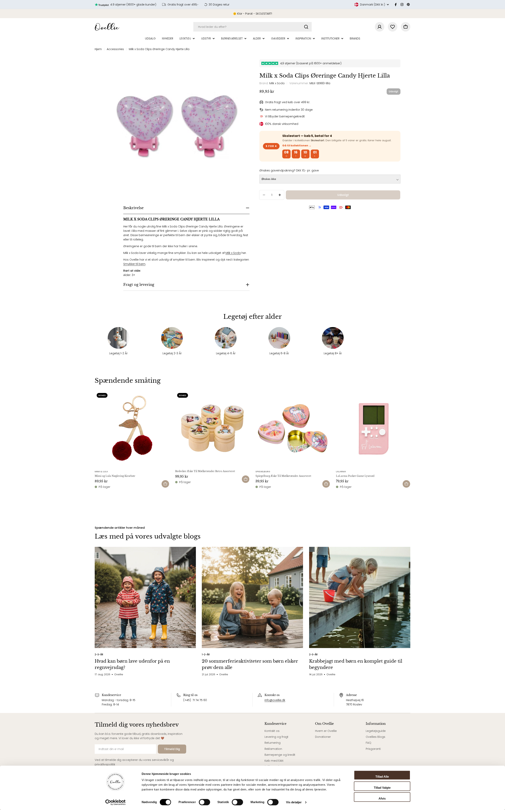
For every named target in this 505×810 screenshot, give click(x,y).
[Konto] (379, 27)
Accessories (115, 49)
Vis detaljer (294, 802)
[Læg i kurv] (165, 484)
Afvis (382, 798)
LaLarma (341, 471)
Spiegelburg (262, 471)
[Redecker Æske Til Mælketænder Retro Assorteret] (212, 428)
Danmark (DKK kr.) (372, 5)
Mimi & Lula (101, 471)
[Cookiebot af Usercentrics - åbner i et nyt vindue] (115, 802)
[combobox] (252, 27)
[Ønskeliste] (392, 27)
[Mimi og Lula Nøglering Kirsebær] (132, 428)
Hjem (98, 49)
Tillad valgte (382, 787)
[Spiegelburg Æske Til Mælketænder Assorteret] (292, 428)
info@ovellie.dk (275, 700)
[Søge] (306, 26)
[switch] (204, 802)
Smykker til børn (134, 264)
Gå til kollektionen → (296, 145)
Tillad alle (382, 776)
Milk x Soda (233, 253)
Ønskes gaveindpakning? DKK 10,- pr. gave (289, 170)
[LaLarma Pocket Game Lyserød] (373, 428)
